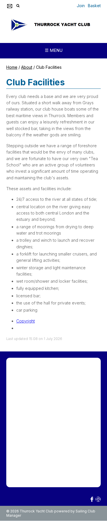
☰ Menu (53, 50)
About (26, 67)
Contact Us (42, 406)
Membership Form (25, 372)
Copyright (25, 321)
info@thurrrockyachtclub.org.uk (48, 466)
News (72, 398)
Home (11, 67)
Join (81, 5)
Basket (94, 5)
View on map (20, 478)
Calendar (16, 406)
